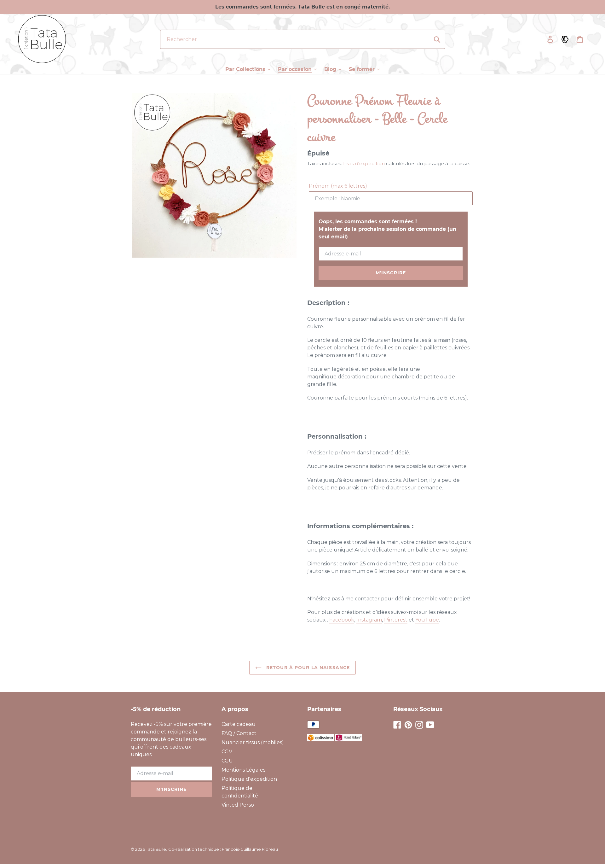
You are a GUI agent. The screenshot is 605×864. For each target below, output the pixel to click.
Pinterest (395, 620)
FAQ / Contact (239, 733)
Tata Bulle (156, 849)
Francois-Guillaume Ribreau (250, 849)
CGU (227, 761)
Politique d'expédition (249, 779)
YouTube (427, 620)
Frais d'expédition (364, 163)
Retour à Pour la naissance (307, 667)
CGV (227, 752)
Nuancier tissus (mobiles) (253, 742)
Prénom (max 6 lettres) (338, 186)
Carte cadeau (239, 724)
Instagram (369, 620)
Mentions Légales (243, 770)
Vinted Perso (238, 805)
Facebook (341, 620)
